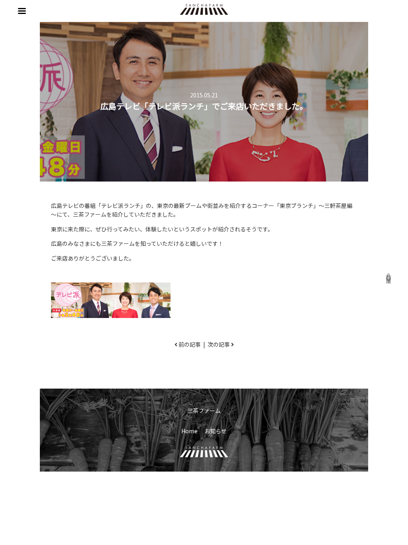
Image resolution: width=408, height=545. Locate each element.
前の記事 (189, 344)
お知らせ (215, 431)
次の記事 (219, 344)
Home (189, 431)
